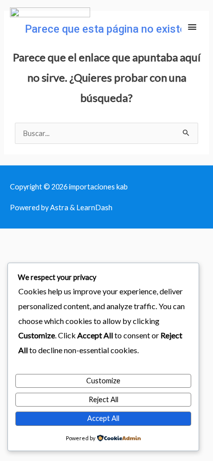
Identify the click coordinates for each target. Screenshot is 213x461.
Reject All (103, 399)
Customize (103, 380)
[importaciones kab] (50, 27)
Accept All (103, 418)
